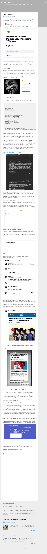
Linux (19, 8)
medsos (7, 454)
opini (11, 454)
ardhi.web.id (7, 3)
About (24, 8)
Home (6, 8)
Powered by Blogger (24, 548)
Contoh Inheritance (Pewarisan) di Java (12, 506)
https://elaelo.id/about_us (24, 203)
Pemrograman (12, 8)
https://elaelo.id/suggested (8, 257)
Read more (33, 515)
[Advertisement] (42, 29)
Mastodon (32, 408)
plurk (14, 405)
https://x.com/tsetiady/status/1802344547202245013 (13, 152)
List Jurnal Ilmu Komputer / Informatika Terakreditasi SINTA (17, 534)
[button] (35, 14)
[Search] (45, 3)
